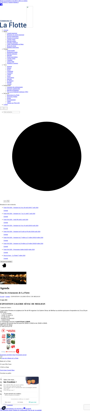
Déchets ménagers (12, 54)
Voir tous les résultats (6, 261)
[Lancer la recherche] (8, 201)
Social (8, 69)
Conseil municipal (12, 33)
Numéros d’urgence (12, 63)
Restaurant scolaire (12, 52)
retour (14, 355)
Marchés (9, 55)
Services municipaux (13, 36)
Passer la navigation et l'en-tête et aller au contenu (13, 0)
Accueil (2, 296)
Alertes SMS (10, 61)
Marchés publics (11, 41)
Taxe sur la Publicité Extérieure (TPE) (17, 92)
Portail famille (11, 50)
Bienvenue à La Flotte (13, 95)
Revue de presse (11, 46)
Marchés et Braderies (13, 90)
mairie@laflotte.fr (14, 2)
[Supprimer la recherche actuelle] (5, 201)
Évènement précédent (6, 355)
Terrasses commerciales (13, 88)
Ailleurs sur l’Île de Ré (13, 103)
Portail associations (12, 57)
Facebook (28, 408)
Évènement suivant (21, 355)
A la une (6, 30)
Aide (1, 410)
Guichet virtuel (11, 39)
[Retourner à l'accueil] (30, 27)
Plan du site (31, 410)
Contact (6, 104)
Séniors (9, 68)
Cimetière (9, 60)
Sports (9, 76)
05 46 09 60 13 (4, 2)
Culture (9, 74)
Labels (9, 101)
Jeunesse (9, 66)
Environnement (11, 100)
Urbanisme (10, 71)
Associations (10, 77)
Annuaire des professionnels (15, 87)
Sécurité (9, 82)
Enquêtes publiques (12, 42)
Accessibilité (38, 410)
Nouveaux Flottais (12, 96)
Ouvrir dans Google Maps (7, 370)
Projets (9, 98)
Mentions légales (7, 410)
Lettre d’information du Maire (15, 44)
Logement (10, 73)
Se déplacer (10, 80)
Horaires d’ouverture (13, 38)
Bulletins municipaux (13, 47)
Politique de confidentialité (20, 410)
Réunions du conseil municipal (15, 34)
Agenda (9, 84)
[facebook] (1, 5)
